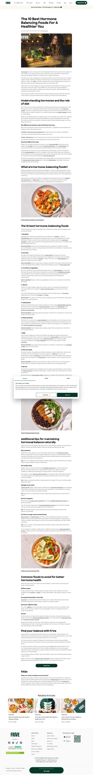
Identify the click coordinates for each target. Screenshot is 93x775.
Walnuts (54, 354)
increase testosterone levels (47, 505)
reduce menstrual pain (47, 289)
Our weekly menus (18, 2)
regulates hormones (48, 468)
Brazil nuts (42, 357)
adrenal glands (27, 370)
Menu (33, 738)
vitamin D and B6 (48, 338)
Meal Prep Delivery (52, 746)
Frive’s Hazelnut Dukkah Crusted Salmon (32, 220)
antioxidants (62, 146)
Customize (45, 394)
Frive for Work (35, 751)
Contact (59, 2)
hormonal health (53, 144)
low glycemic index (37, 375)
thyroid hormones (44, 306)
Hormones (24, 72)
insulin (46, 295)
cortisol (40, 295)
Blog (65, 2)
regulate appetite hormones (58, 501)
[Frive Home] (8, 3)
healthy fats (36, 180)
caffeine (29, 607)
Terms (13, 768)
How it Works (50, 735)
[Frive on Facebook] (9, 743)
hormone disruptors (49, 155)
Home (33, 735)
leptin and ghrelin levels (39, 474)
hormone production (49, 146)
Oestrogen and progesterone (35, 132)
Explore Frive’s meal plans (42, 658)
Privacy (8, 768)
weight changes (62, 112)
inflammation (52, 160)
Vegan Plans (50, 749)
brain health (55, 337)
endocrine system (63, 452)
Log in (70, 2)
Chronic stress (25, 487)
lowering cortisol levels (27, 310)
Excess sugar (24, 517)
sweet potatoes (41, 320)
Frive (51, 646)
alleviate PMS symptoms (64, 305)
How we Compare (52, 738)
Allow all (67, 394)
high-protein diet (65, 264)
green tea (65, 681)
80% (35, 81)
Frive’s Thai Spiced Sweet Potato (30, 433)
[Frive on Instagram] (13, 743)
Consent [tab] (25, 378)
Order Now (80, 2)
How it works (29, 2)
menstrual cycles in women (31, 619)
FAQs (44, 2)
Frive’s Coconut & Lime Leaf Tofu (30, 571)
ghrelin (41, 258)
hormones (65, 293)
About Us (49, 741)
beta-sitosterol (62, 258)
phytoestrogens (29, 152)
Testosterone (29, 137)
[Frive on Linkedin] (21, 743)
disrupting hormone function (31, 160)
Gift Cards (34, 743)
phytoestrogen (25, 238)
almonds (37, 355)
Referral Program (36, 746)
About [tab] (68, 378)
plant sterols (49, 255)
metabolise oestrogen (64, 272)
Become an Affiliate (36, 749)
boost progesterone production (33, 325)
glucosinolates (58, 270)
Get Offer (46, 771)
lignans (57, 236)
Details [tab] (46, 378)
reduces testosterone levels (41, 617)
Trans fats (24, 599)
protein (30, 146)
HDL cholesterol (41, 340)
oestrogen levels (66, 617)
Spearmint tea (55, 679)
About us (38, 2)
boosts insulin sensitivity (37, 501)
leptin (38, 592)
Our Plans (50, 743)
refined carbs (35, 517)
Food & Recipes (44, 30)
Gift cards (51, 2)
